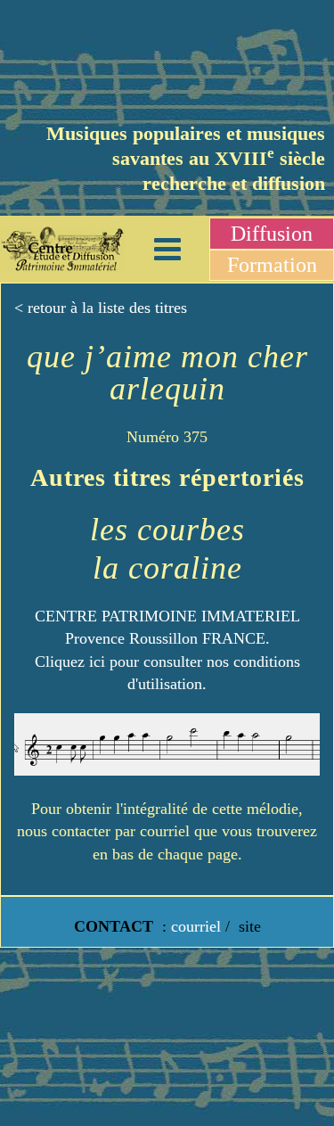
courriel (196, 926)
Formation (272, 264)
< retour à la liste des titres (100, 307)
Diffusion (272, 233)
